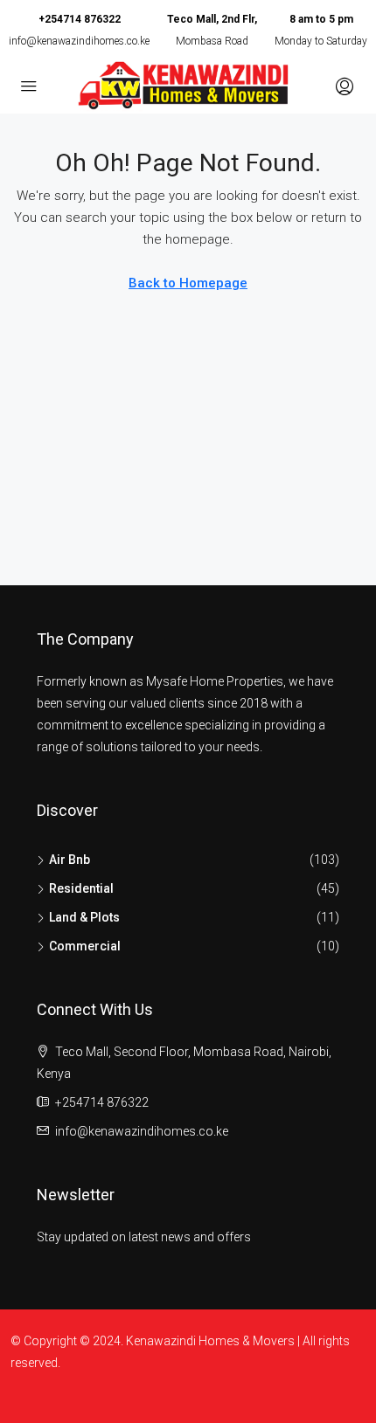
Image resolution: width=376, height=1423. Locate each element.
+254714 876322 (79, 19)
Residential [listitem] (81, 888)
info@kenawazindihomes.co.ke (79, 41)
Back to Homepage (188, 283)
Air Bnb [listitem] (69, 860)
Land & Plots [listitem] (84, 917)
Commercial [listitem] (85, 946)
